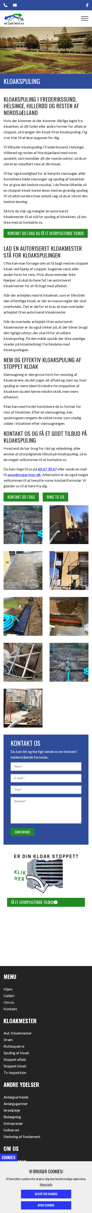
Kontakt (10, 1009)
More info (46, 1184)
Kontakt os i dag (21, 497)
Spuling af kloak (16, 1053)
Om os (9, 1002)
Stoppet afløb (15, 1059)
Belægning (12, 1117)
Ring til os (55, 497)
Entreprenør (13, 1123)
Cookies (8, 1157)
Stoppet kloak (15, 1066)
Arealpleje (12, 1110)
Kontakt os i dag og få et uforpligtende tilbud (46, 233)
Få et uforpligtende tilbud (32, 902)
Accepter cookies (46, 1194)
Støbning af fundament (22, 1136)
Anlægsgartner (16, 1104)
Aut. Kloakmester (18, 1033)
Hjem (8, 989)
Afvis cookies (46, 1205)
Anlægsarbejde (16, 1097)
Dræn (8, 1040)
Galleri (9, 996)
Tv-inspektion (15, 1072)
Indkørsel (11, 1130)
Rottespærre (14, 1046)
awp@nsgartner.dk (24, 474)
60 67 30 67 (47, 469)
